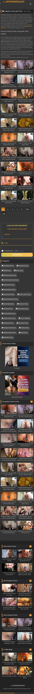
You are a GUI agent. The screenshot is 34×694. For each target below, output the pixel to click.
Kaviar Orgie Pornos (9, 303)
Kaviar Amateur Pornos (9, 289)
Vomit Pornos (24, 332)
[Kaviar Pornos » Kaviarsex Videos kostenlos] (14, 2)
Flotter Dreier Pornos (9, 284)
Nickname (7, 234)
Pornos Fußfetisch (25, 318)
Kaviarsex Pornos (23, 303)
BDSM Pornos (7, 270)
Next (27, 209)
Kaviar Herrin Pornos (9, 294)
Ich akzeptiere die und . (14, 251)
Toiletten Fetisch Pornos (10, 327)
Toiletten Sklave (25, 327)
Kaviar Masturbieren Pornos (11, 299)
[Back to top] (29, 689)
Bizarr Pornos (19, 270)
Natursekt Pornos (8, 308)
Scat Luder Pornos (23, 323)
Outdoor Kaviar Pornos (9, 313)
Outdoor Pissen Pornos (9, 318)
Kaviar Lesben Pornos (24, 294)
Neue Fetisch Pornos (23, 308)
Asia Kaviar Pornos (23, 265)
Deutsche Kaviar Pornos (10, 275)
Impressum (11, 693)
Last (4, 213)
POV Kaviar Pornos (8, 323)
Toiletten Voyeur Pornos (10, 332)
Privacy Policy (4, 693)
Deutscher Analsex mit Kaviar (11, 279)
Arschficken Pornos (8, 265)
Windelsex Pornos (8, 337)
